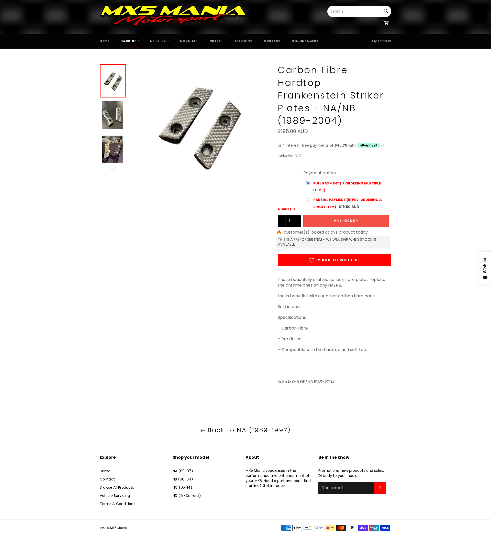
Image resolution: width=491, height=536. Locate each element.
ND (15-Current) (187, 495)
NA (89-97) (183, 471)
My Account (381, 41)
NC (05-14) (182, 487)
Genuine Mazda (305, 41)
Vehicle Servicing (115, 495)
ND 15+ (215, 41)
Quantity (286, 209)
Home (104, 41)
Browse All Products (117, 487)
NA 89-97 (128, 41)
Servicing (244, 41)
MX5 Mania (118, 528)
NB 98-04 (158, 41)
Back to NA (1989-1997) (248, 430)
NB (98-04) (183, 479)
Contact (272, 41)
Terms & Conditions (117, 503)
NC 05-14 (188, 41)
